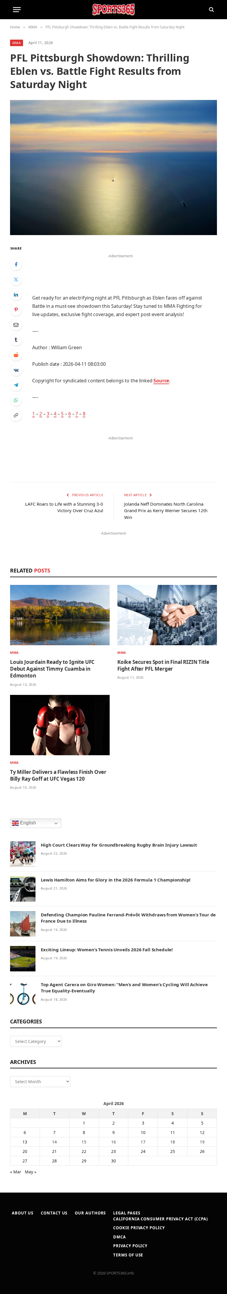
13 (24, 1142)
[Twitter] (16, 279)
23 (113, 1151)
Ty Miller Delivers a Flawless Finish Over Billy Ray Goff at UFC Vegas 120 (58, 775)
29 (84, 1161)
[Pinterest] (16, 310)
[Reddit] (16, 355)
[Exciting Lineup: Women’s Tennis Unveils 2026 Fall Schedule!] (22, 958)
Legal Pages (126, 1213)
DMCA (119, 1237)
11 (172, 1132)
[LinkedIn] (16, 294)
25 (172, 1151)
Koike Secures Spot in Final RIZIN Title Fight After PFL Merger (163, 665)
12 (202, 1132)
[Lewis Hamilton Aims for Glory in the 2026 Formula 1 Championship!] (22, 889)
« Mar (15, 1172)
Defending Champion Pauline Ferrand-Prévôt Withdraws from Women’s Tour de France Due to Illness (128, 918)
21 (54, 1151)
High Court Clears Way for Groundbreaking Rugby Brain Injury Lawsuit (119, 845)
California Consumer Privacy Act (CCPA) (160, 1219)
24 (143, 1151)
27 (24, 1161)
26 (202, 1151)
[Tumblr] (16, 340)
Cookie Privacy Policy (139, 1227)
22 (84, 1151)
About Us (22, 1213)
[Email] (16, 325)
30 (113, 1161)
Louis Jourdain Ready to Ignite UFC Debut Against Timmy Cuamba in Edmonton (52, 669)
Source (161, 380)
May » (30, 1172)
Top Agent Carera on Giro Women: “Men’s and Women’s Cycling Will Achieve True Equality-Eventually (124, 987)
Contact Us (54, 1213)
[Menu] (17, 9)
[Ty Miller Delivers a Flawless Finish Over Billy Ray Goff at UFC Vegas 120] (60, 725)
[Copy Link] (16, 415)
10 (143, 1132)
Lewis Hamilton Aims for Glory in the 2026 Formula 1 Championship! (115, 880)
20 (24, 1151)
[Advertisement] (120, 269)
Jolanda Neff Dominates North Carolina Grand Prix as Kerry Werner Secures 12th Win (165, 510)
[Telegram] (16, 385)
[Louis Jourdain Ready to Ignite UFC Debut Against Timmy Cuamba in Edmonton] (60, 615)
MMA (16, 43)
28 (54, 1161)
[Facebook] (16, 264)
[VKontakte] (16, 370)
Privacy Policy (130, 1245)
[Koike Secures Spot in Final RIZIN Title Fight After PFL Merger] (167, 615)
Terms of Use (128, 1255)
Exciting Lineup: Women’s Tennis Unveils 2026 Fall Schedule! (107, 949)
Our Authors (90, 1213)
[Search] (211, 9)
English (27, 822)
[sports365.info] (113, 9)
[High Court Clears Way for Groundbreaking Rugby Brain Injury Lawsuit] (22, 854)
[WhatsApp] (16, 400)
